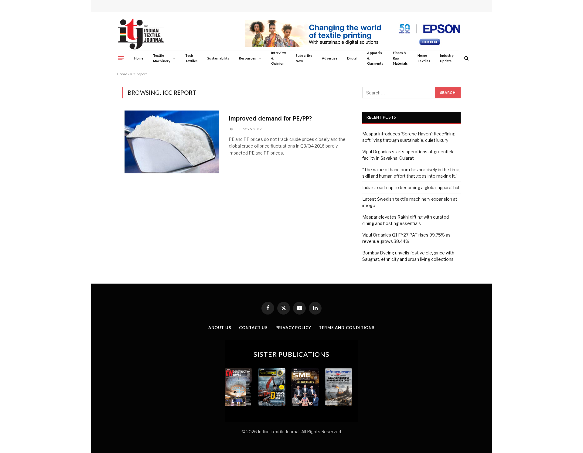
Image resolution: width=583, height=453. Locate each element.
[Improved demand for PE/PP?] (171, 142)
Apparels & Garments (375, 58)
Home (138, 58)
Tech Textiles (191, 58)
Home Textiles (424, 58)
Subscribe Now (304, 58)
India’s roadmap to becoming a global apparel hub (411, 187)
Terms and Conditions (347, 327)
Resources (247, 58)
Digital (352, 58)
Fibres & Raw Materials (400, 58)
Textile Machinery (161, 58)
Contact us (253, 327)
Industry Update (447, 58)
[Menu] (121, 58)
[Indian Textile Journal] (141, 34)
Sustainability (218, 58)
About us (219, 327)
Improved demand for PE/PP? (270, 118)
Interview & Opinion (278, 58)
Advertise (330, 58)
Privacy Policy (293, 327)
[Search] (466, 58)
